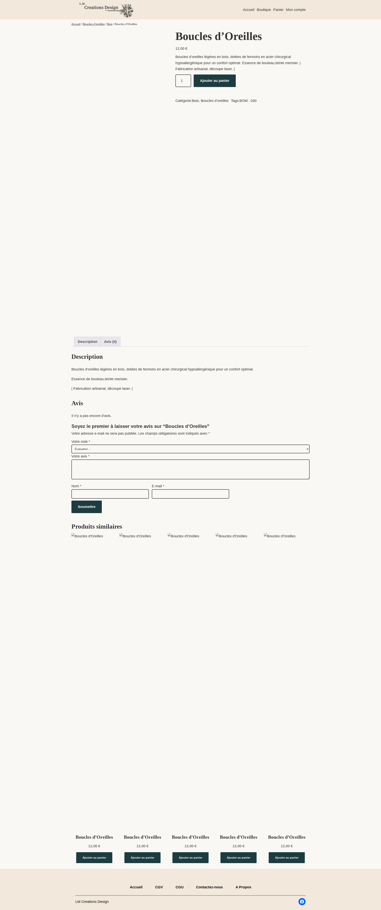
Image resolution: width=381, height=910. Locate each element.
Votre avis (80, 456)
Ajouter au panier (214, 81)
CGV (159, 887)
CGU (180, 887)
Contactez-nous (209, 887)
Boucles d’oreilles (215, 101)
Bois (109, 24)
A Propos (243, 887)
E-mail (158, 486)
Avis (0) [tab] (110, 342)
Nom (76, 486)
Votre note (80, 442)
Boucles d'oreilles (94, 24)
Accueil (75, 24)
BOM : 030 (248, 101)
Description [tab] (87, 342)
